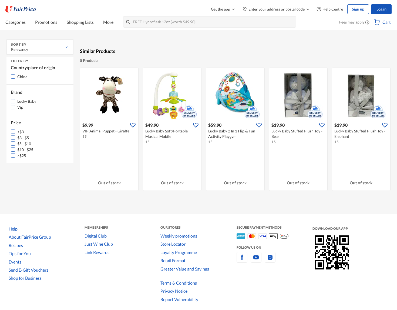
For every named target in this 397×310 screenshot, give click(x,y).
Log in (381, 9)
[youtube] (256, 260)
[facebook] (242, 260)
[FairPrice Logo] (20, 9)
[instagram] (270, 260)
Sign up (358, 9)
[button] (367, 22)
